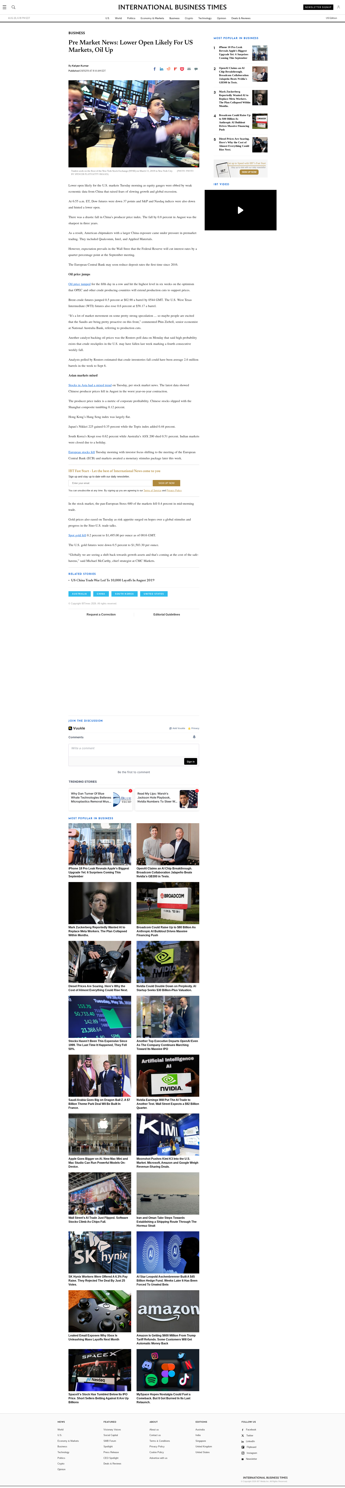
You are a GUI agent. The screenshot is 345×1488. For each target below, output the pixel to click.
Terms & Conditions (160, 1441)
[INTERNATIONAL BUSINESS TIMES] (172, 7)
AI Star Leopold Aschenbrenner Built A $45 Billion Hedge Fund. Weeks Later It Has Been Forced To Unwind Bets (167, 1280)
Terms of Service (152, 490)
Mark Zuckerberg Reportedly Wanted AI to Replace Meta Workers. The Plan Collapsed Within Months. (97, 931)
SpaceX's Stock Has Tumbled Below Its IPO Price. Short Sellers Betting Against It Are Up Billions (98, 1398)
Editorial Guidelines (166, 614)
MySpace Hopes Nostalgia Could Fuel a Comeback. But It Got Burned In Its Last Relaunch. (163, 1398)
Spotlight (108, 1446)
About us (154, 1429)
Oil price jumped (79, 284)
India (198, 1435)
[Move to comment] (196, 69)
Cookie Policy (157, 1452)
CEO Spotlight (111, 1458)
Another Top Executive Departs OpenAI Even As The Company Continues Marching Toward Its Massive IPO (167, 1045)
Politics (131, 18)
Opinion (221, 18)
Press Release (111, 1452)
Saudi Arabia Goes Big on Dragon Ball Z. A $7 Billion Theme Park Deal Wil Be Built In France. (99, 1103)
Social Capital (111, 1435)
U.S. (107, 18)
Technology (205, 18)
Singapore (201, 1441)
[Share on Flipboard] (175, 69)
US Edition (331, 18)
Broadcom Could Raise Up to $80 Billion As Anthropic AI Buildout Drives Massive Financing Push (166, 931)
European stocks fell (81, 452)
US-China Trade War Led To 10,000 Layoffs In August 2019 (113, 580)
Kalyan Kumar (80, 65)
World (118, 18)
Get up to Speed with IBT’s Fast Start (246, 163)
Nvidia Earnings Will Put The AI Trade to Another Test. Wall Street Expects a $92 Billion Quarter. (168, 1103)
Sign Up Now (249, 172)
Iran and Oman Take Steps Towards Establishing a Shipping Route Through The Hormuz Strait (167, 1221)
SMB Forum (110, 1441)
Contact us (155, 1435)
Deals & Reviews (240, 18)
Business (174, 18)
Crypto (189, 18)
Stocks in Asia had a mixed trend (90, 385)
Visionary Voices (112, 1429)
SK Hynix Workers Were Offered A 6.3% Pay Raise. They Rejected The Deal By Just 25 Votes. (98, 1280)
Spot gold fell (77, 535)
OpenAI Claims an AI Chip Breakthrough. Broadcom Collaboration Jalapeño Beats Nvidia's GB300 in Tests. (164, 872)
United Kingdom (204, 1446)
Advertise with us (158, 1458)
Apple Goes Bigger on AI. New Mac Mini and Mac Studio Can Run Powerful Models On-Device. (98, 1162)
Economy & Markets (152, 18)
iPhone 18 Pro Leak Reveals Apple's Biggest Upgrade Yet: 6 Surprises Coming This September (98, 872)
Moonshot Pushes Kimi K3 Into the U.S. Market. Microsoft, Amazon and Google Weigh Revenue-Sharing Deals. (167, 1162)
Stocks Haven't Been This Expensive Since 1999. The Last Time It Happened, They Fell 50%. (97, 1045)
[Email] (189, 69)
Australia (200, 1429)
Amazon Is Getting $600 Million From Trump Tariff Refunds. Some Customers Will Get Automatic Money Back (166, 1339)
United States (203, 1452)
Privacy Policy (174, 490)
